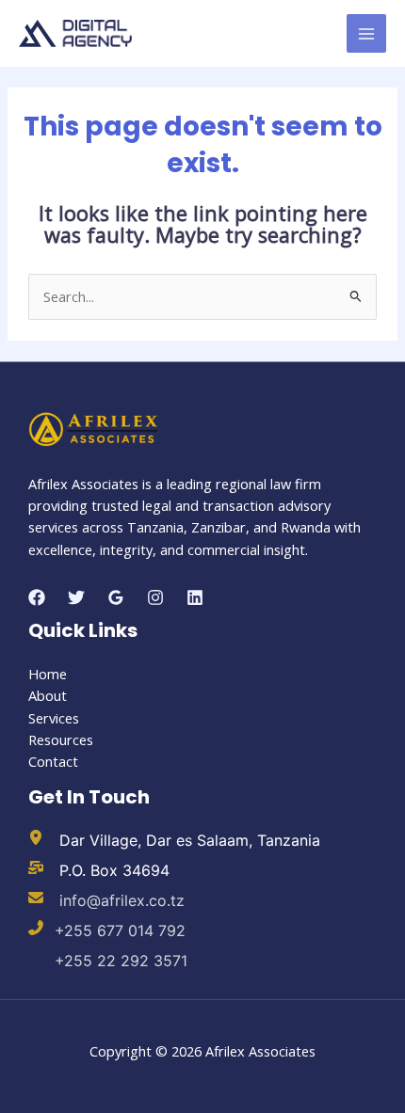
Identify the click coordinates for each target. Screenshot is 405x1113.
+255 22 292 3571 (121, 960)
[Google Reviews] (115, 597)
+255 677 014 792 (120, 930)
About (47, 695)
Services (53, 717)
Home (47, 673)
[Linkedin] (194, 597)
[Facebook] (36, 597)
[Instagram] (155, 597)
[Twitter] (76, 597)
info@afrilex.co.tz (120, 900)
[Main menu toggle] (366, 34)
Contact (53, 761)
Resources (60, 739)
